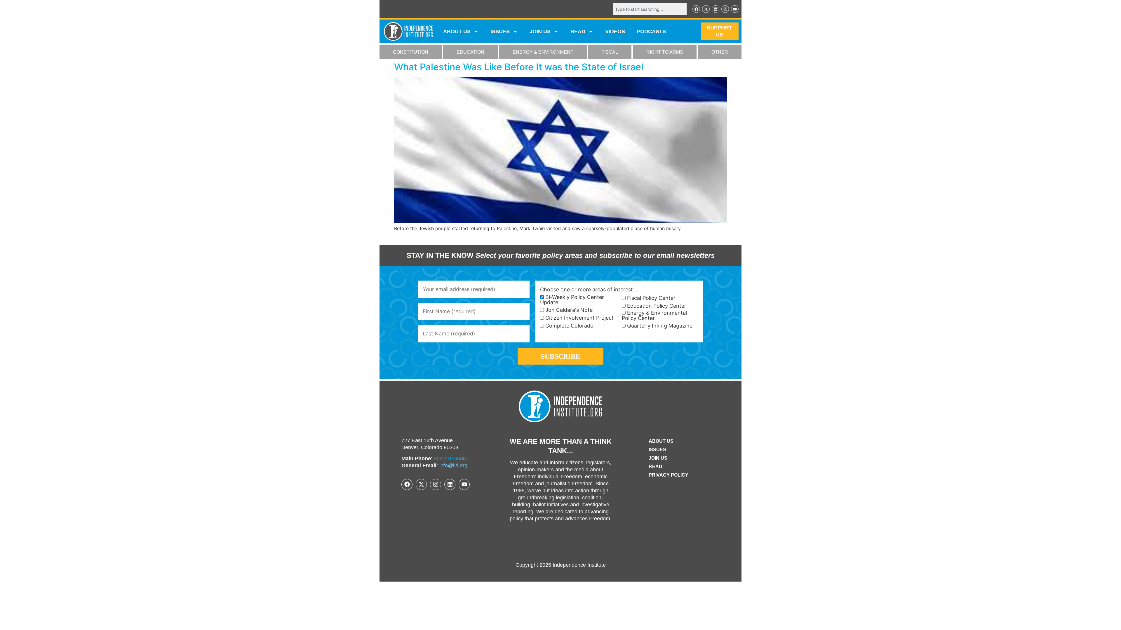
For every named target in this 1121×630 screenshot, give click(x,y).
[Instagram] (725, 9)
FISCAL (609, 52)
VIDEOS (615, 31)
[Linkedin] (715, 9)
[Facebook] (696, 9)
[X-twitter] (706, 9)
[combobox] (650, 9)
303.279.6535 (450, 458)
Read (655, 466)
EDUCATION (470, 52)
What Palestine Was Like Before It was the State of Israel (518, 67)
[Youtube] (735, 9)
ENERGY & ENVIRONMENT (543, 52)
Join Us (658, 458)
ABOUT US (457, 31)
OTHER (719, 52)
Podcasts (651, 31)
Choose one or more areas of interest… (588, 289)
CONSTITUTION (410, 52)
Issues (500, 31)
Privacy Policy (668, 475)
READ (577, 31)
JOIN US (540, 31)
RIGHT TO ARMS (664, 52)
